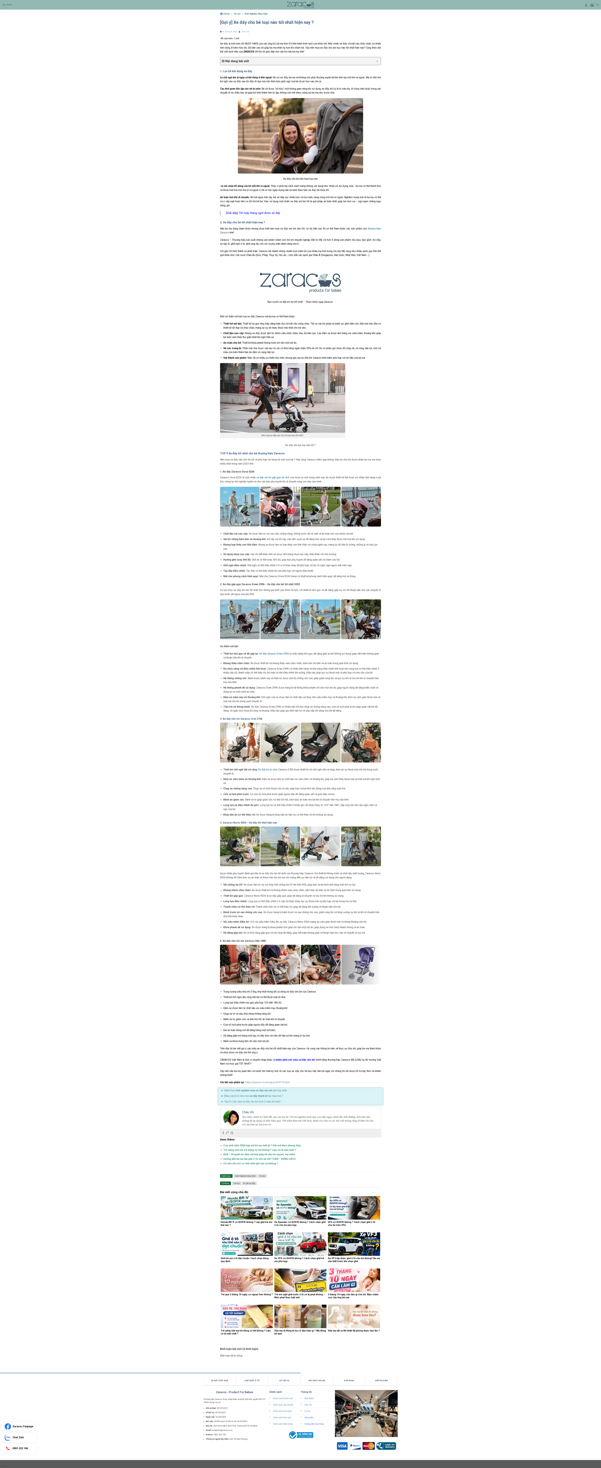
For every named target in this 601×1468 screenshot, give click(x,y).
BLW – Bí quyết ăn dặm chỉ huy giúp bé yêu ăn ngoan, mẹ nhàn (259, 1154)
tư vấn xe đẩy (249, 1183)
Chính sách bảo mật (282, 1417)
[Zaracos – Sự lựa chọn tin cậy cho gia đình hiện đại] (300, 4)
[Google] (232, 1133)
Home (226, 13)
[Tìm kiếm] (598, 5)
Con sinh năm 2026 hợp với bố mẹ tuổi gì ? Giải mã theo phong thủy (262, 1145)
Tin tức (237, 13)
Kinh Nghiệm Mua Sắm (256, 13)
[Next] (379, 506)
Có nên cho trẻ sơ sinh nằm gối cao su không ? (250, 1163)
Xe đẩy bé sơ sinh (267, 769)
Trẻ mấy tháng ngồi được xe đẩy (259, 213)
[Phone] (227, 1133)
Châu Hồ (245, 32)
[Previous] (221, 506)
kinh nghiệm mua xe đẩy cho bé (254, 1090)
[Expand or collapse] (377, 61)
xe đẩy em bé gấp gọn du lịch (273, 477)
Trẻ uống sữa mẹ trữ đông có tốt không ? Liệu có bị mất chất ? (259, 1149)
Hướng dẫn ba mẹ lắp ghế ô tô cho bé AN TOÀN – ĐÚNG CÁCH (259, 1158)
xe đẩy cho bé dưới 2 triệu (256, 1101)
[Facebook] (223, 1133)
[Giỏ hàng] (592, 4)
